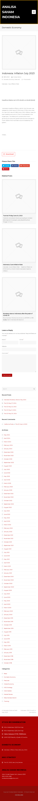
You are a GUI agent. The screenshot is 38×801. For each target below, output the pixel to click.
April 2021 (7, 562)
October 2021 (8, 542)
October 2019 (8, 625)
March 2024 (7, 441)
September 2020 (9, 587)
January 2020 (8, 614)
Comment (5, 353)
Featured (17, 79)
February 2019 (8, 649)
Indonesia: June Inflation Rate (13, 264)
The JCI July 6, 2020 (21, 424)
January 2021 (8, 573)
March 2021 (7, 566)
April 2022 (7, 521)
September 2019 (8, 628)
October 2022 (8, 500)
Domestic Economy (9, 79)
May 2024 (7, 435)
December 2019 (8, 618)
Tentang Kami (19, 795)
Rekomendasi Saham (10, 698)
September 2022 (9, 504)
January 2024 (8, 448)
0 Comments (27, 79)
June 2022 (7, 514)
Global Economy (9, 684)
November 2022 (8, 497)
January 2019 (8, 652)
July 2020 (7, 594)
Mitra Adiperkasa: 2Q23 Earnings (13, 727)
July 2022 (7, 511)
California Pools (8, 424)
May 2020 (7, 600)
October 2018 (8, 663)
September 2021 (8, 545)
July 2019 (6, 635)
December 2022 (8, 493)
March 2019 (7, 645)
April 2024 (7, 438)
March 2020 (7, 607)
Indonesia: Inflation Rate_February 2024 (15, 750)
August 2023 (8, 466)
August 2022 (8, 507)
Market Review (8, 694)
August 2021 (7, 549)
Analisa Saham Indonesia (11, 12)
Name (4, 339)
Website (4, 346)
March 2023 (7, 483)
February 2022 (8, 528)
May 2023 (7, 476)
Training (6, 701)
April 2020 (7, 604)
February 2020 (8, 611)
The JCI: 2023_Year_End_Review (13, 762)
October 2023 (8, 459)
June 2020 (7, 597)
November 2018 (8, 659)
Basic (5, 673)
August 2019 (7, 632)
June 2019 (7, 639)
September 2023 (9, 462)
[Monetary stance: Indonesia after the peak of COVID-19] (19, 294)
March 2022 (7, 524)
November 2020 (9, 580)
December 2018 (8, 656)
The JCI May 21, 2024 (10, 410)
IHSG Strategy (8, 687)
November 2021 (8, 538)
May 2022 (7, 518)
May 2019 (7, 642)
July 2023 (7, 469)
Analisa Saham (17, 77)
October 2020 (8, 583)
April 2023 (7, 480)
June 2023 (7, 473)
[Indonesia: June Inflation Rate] (19, 245)
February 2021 (8, 569)
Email (22, 339)
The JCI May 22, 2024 (10, 406)
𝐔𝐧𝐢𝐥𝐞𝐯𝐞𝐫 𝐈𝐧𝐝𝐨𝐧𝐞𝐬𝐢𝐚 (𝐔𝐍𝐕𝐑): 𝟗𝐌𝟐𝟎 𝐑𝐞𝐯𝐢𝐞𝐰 (15, 734)
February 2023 (8, 486)
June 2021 (7, 555)
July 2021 (6, 552)
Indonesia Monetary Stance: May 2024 (15, 399)
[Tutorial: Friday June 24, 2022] (19, 196)
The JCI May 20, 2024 (10, 413)
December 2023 (8, 452)
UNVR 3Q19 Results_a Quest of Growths (15, 737)
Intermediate (8, 691)
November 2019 (8, 621)
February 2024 (8, 445)
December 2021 (8, 535)
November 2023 (8, 455)
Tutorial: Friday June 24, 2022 (12, 215)
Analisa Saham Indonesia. (16, 792)
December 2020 (9, 576)
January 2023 (8, 490)
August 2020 (8, 590)
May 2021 (7, 559)
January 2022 (8, 531)
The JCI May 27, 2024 (10, 403)
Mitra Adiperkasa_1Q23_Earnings (13, 730)
